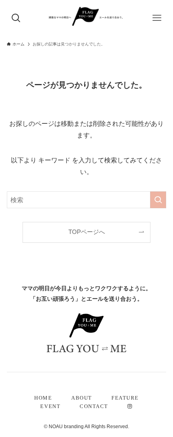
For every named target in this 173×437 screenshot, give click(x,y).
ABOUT (81, 398)
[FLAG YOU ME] (86, 16)
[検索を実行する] (158, 200)
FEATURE (125, 398)
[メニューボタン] (157, 18)
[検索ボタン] (16, 18)
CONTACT (94, 406)
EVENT (50, 406)
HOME (43, 398)
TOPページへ (86, 232)
